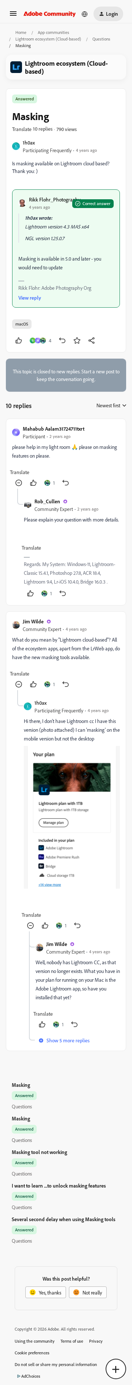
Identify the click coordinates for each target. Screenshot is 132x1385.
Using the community (35, 1341)
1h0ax (29, 142)
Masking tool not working (39, 1152)
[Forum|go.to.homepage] (49, 14)
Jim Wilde (33, 621)
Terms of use (71, 1341)
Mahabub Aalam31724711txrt (53, 429)
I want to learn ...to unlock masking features (59, 1185)
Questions (101, 39)
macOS (21, 324)
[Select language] (85, 14)
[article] (66, 457)
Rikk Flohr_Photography (55, 199)
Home (20, 32)
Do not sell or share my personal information (56, 1364)
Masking (21, 1085)
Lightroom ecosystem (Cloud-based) (48, 39)
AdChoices (30, 1376)
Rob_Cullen (47, 501)
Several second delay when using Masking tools (63, 1219)
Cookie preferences (32, 1352)
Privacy (96, 1341)
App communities (53, 32)
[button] (13, 16)
